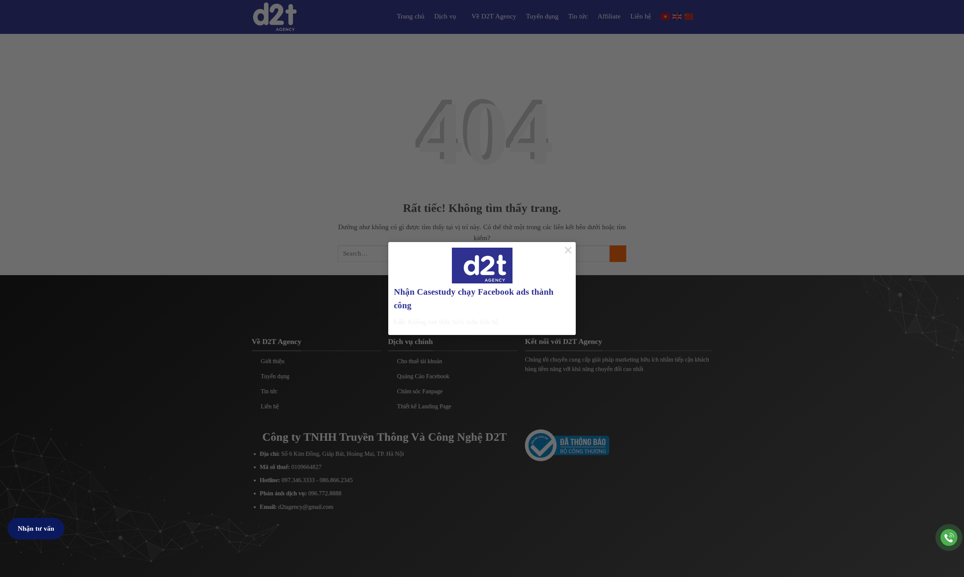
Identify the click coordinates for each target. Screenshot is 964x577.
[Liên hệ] (949, 537)
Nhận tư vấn (36, 528)
